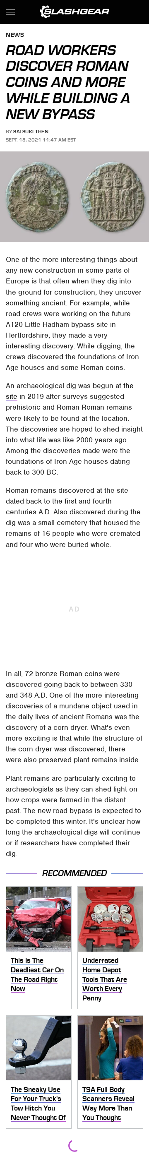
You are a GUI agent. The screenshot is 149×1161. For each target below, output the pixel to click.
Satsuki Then (30, 131)
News (15, 35)
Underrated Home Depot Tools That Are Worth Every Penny (104, 979)
